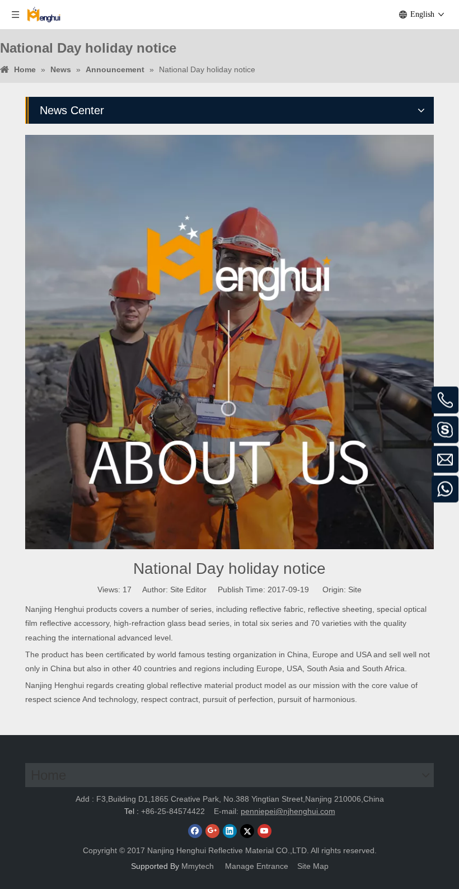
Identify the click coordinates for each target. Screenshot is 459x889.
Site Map (313, 866)
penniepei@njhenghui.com (288, 811)
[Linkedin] (230, 831)
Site (355, 589)
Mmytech (198, 866)
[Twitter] (247, 831)
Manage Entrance (256, 866)
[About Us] (229, 342)
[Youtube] (264, 831)
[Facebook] (195, 831)
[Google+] (212, 831)
